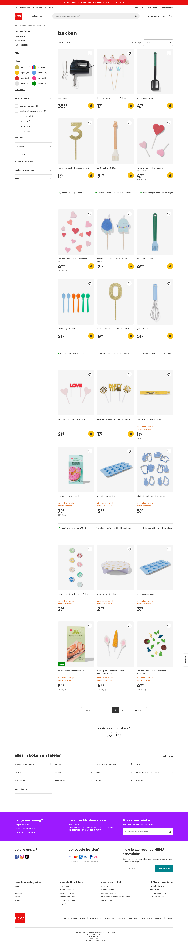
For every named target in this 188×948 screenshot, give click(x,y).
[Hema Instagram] (22, 857)
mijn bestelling (22, 824)
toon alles (20, 89)
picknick (139, 781)
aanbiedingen (21, 789)
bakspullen (20, 36)
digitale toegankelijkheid (74, 918)
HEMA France (155, 889)
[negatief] (118, 735)
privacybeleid (95, 918)
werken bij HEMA (108, 889)
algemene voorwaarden (152, 918)
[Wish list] (164, 16)
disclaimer (109, 918)
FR (16, 8)
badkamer (19, 893)
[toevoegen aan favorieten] (90, 53)
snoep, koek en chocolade (147, 772)
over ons (104, 886)
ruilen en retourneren (26, 832)
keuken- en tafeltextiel (25, 764)
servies (58, 764)
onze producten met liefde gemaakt (116, 897)
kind (16, 889)
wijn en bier (20, 781)
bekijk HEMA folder (68, 893)
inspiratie (64, 904)
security (121, 918)
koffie (98, 772)
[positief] (110, 735)
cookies (170, 918)
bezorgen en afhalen (26, 828)
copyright (133, 918)
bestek (58, 772)
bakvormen (20, 40)
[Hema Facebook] (17, 857)
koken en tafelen (29, 25)
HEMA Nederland (157, 886)
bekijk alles (168, 756)
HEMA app (64, 886)
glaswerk (19, 772)
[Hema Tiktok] (27, 857)
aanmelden (164, 868)
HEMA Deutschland (158, 893)
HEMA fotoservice (67, 900)
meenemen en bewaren (106, 764)
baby (17, 886)
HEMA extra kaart (67, 889)
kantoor (18, 904)
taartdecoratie (22, 45)
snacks (98, 781)
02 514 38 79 (74, 824)
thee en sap (60, 781)
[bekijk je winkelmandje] (170, 16)
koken (138, 764)
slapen (17, 897)
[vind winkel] (169, 831)
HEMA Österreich (157, 897)
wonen (17, 900)
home (17, 25)
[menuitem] (16, 8)
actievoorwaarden (67, 897)
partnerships (106, 900)
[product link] (76, 71)
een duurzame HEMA (110, 893)
